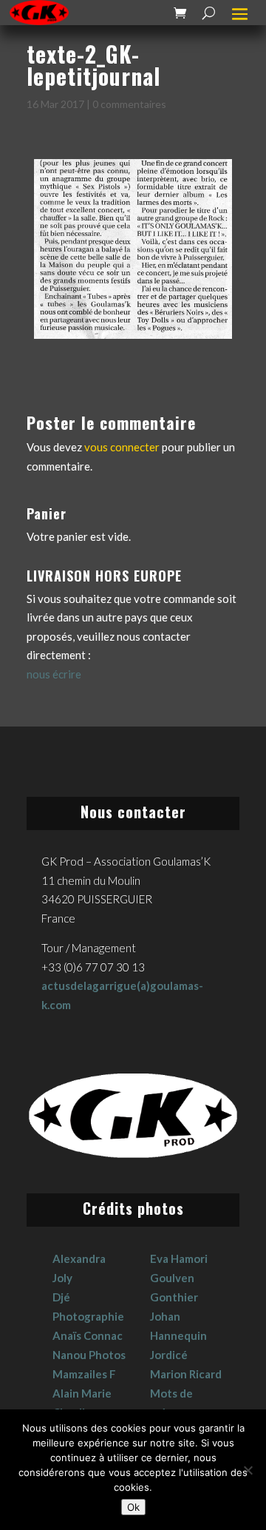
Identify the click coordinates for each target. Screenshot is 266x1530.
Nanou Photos (89, 1354)
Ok (133, 1507)
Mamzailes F (84, 1374)
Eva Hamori (179, 1258)
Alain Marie (82, 1393)
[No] (247, 1470)
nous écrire (54, 674)
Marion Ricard (186, 1374)
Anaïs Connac (87, 1335)
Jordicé (169, 1354)
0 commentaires (129, 104)
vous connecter (122, 447)
